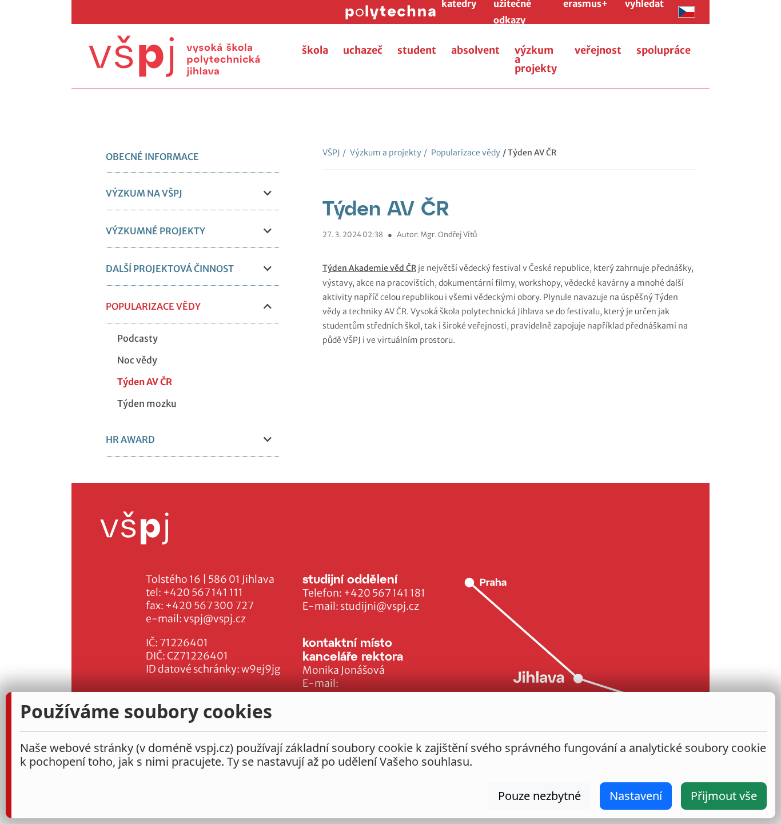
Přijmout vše (724, 795)
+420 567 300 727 (209, 605)
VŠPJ (331, 152)
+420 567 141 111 (203, 592)
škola (315, 50)
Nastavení (635, 795)
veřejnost (598, 50)
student (416, 50)
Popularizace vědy (462, 152)
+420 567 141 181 (384, 593)
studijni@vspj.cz (379, 606)
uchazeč (362, 50)
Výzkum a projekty (381, 152)
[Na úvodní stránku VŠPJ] (174, 56)
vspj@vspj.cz (215, 619)
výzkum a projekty (536, 59)
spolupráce (663, 50)
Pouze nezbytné (539, 795)
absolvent (475, 50)
